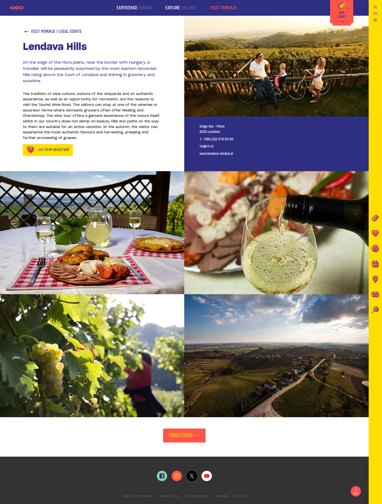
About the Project (137, 496)
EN (375, 14)
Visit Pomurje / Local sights (56, 31)
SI (375, 7)
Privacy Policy (196, 496)
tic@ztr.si (206, 146)
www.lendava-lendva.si (216, 154)
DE (375, 20)
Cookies (220, 496)
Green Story (169, 496)
